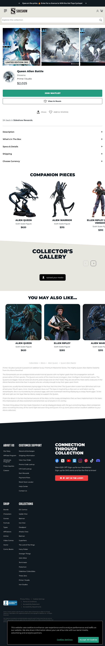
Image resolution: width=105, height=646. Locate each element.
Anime (5, 536)
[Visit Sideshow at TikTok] (92, 461)
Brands (5, 510)
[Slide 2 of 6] (60, 47)
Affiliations (7, 532)
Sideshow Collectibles (27, 571)
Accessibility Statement (31, 604)
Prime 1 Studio (24, 79)
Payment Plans (24, 478)
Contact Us (23, 491)
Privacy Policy (25, 599)
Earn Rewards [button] (24, 473)
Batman (22, 518)
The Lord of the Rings (27, 545)
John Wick (23, 558)
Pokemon (22, 567)
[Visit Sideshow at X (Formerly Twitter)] (63, 461)
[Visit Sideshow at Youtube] (68, 461)
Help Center (23, 486)
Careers (6, 470)
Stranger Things (25, 554)
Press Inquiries (8, 466)
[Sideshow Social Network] (74, 461)
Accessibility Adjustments (32, 607)
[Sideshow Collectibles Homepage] (19, 11)
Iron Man (22, 523)
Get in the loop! (74, 478)
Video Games (8, 540)
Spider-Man (23, 514)
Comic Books (8, 549)
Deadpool (22, 527)
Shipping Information (27, 455)
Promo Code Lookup (26, 464)
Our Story (6, 451)
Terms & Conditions (30, 601)
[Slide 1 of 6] (21, 47)
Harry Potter (23, 549)
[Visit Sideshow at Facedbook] (57, 461)
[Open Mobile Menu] (5, 11)
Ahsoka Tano (23, 532)
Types (5, 527)
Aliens (43, 363)
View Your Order (25, 460)
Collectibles (33, 363)
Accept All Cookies (88, 640)
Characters (7, 514)
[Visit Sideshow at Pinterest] (86, 461)
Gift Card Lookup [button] (25, 469)
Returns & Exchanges (26, 451)
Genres (6, 518)
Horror (5, 545)
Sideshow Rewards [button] (22, 120)
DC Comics (23, 510)
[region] (55, 633)
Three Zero (23, 576)
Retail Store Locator (26, 482)
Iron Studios (23, 584)
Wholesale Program (7, 461)
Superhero (23, 540)
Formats (6, 523)
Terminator (23, 562)
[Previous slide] (19, 3)
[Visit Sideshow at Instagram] (80, 461)
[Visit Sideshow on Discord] (98, 460)
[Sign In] (97, 11)
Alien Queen (53, 363)
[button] (58, 112)
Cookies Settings (38, 599)
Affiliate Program (9, 455)
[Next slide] (86, 3)
